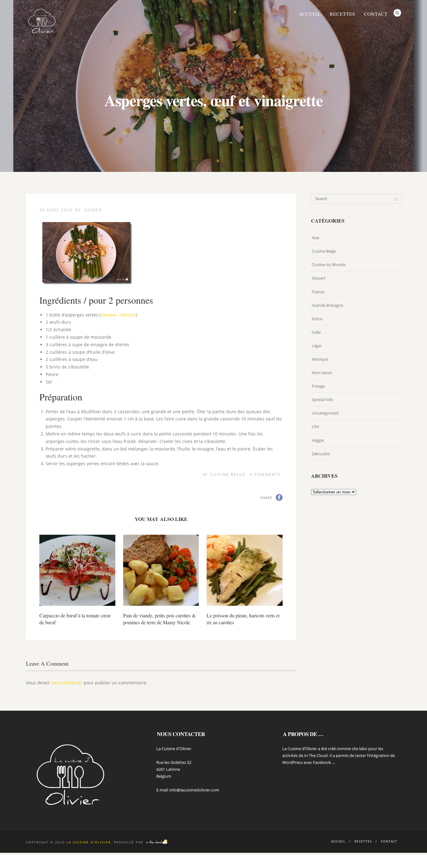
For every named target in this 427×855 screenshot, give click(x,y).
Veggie (318, 440)
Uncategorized (325, 413)
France (318, 292)
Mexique (320, 359)
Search (397, 13)
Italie (316, 332)
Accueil (310, 14)
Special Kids (322, 399)
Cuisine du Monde (328, 264)
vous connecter (67, 683)
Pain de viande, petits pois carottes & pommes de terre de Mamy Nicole (159, 619)
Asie (315, 237)
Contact (376, 14)
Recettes (342, 14)
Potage (318, 386)
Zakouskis (321, 453)
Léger (317, 345)
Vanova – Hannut (118, 315)
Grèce (317, 319)
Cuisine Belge (227, 474)
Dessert (319, 278)
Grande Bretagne (327, 305)
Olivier (93, 210)
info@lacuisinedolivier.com (194, 790)
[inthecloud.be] (157, 842)
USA (315, 426)
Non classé (322, 372)
